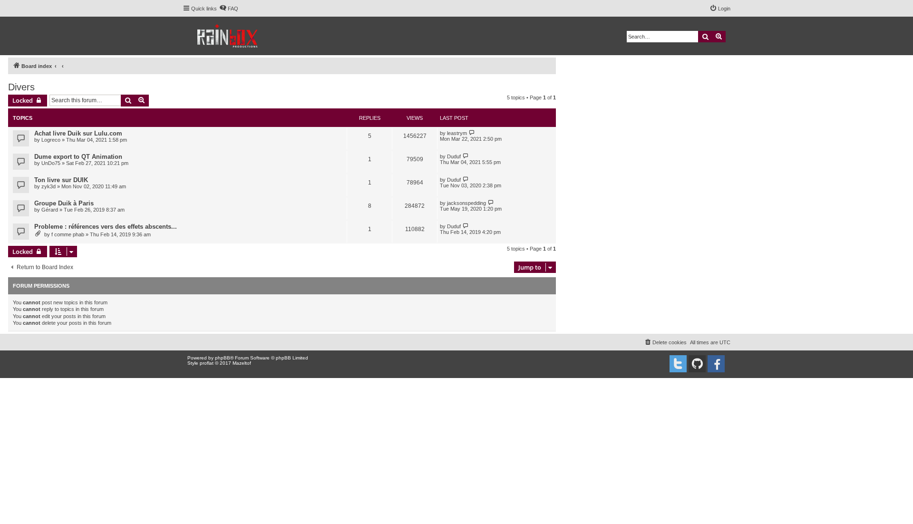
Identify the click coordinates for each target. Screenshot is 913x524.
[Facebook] (716, 363)
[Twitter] (678, 363)
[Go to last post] (472, 133)
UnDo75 (50, 163)
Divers (21, 87)
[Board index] (228, 36)
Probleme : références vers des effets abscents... (105, 226)
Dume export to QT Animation (78, 156)
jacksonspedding (466, 203)
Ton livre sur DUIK (61, 180)
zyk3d (48, 186)
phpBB (222, 357)
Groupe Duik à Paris (64, 203)
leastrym (457, 133)
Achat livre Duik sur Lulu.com (78, 133)
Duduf (454, 156)
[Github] (697, 363)
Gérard (49, 210)
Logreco (50, 140)
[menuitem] (228, 8)
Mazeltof (242, 363)
